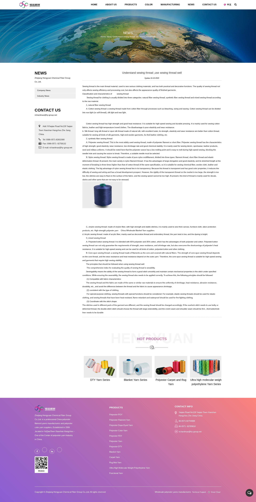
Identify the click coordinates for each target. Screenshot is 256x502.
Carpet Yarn (114, 457)
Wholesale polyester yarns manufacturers (173, 492)
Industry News (43, 96)
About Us (111, 4)
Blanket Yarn (114, 452)
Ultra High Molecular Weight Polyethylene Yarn (129, 468)
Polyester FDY (115, 436)
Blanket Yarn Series (134, 379)
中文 (229, 4)
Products (131, 4)
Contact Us (209, 4)
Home (94, 4)
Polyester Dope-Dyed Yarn (121, 425)
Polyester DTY (115, 446)
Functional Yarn (116, 473)
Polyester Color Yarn (118, 430)
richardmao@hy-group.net (46, 115)
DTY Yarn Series (99, 379)
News (191, 4)
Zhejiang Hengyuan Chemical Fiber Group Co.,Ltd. (67, 492)
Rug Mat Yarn (115, 462)
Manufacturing (170, 4)
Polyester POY (115, 414)
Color (149, 4)
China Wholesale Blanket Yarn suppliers (137, 230)
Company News (44, 90)
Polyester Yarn (115, 441)
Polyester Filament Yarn (119, 420)
